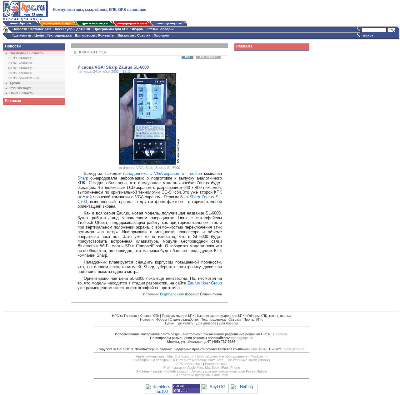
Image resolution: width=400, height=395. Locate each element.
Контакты (106, 35)
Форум (137, 29)
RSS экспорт (20, 88)
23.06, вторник (20, 73)
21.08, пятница (20, 58)
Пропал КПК (252, 319)
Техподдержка (59, 35)
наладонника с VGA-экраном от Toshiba (162, 173)
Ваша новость (21, 93)
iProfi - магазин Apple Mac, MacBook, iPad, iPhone (201, 367)
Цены (39, 35)
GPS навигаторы (189, 364)
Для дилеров (206, 323)
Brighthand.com (172, 294)
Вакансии (126, 35)
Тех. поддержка (213, 319)
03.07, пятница (20, 68)
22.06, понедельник (23, 78)
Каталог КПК (41, 29)
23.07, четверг (20, 63)
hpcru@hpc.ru (242, 338)
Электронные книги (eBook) (248, 360)
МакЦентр (259, 349)
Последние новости (26, 53)
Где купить (21, 35)
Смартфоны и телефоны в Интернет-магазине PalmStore (178, 360)
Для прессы (85, 35)
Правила (280, 334)
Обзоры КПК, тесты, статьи (269, 316)
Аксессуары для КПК (72, 29)
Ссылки (144, 35)
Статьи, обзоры (160, 29)
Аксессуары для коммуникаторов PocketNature (229, 371)
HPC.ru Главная (124, 316)
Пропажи (161, 35)
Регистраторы (216, 364)
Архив (14, 83)
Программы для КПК (111, 29)
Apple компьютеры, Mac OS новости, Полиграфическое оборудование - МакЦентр (201, 356)
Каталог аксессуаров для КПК (220, 316)
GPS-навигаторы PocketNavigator (162, 371)
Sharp (83, 178)
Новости (19, 29)
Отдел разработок (184, 319)
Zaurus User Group (205, 283)
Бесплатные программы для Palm (201, 375)
